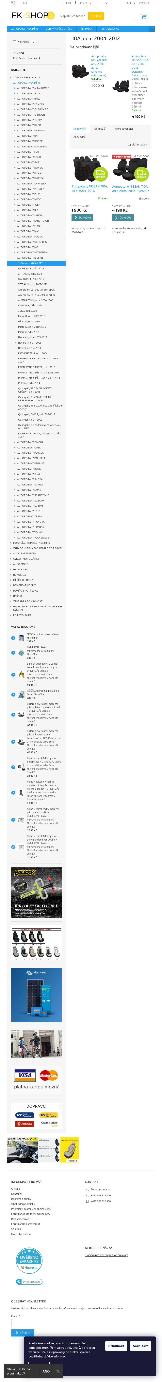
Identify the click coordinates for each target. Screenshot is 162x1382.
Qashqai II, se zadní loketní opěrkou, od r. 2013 (39, 426)
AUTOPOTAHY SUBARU (30, 501)
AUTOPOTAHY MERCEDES (32, 242)
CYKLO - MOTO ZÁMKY (26, 559)
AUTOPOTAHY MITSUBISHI (32, 253)
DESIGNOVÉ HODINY (24, 585)
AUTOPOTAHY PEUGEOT (31, 453)
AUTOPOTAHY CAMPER (30, 104)
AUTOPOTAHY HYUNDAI (30, 178)
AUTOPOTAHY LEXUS (29, 226)
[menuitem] (24, 29)
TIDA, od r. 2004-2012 (30, 263)
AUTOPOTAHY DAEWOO (31, 131)
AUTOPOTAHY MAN (28, 231)
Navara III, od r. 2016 (29, 343)
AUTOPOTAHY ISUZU (29, 194)
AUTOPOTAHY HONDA (30, 168)
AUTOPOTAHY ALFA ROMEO (33, 88)
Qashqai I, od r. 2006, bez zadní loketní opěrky (40, 407)
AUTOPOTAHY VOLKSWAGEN (34, 538)
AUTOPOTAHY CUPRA (29, 120)
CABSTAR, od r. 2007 (30, 306)
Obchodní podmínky (23, 1204)
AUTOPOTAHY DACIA (29, 125)
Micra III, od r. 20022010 (31, 316)
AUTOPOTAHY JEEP (28, 205)
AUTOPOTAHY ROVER (29, 469)
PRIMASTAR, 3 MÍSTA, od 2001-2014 (38, 373)
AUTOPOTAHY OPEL (28, 448)
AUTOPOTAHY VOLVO (29, 532)
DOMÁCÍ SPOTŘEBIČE (25, 591)
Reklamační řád (20, 1219)
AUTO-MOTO (21, 564)
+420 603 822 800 (101, 1196)
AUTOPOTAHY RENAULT (31, 463)
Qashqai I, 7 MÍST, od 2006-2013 (36, 414)
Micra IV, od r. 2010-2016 (32, 327)
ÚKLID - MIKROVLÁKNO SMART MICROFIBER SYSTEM (38, 608)
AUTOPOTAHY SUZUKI (30, 506)
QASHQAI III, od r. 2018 (31, 269)
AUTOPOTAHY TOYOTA (31, 522)
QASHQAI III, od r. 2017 (31, 279)
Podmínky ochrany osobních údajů (31, 1209)
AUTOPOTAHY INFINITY (30, 189)
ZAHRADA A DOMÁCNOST (28, 601)
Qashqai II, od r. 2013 (30, 420)
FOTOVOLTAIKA (22, 615)
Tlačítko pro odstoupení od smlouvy (106, 1255)
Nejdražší (99, 129)
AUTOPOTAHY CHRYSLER (31, 184)
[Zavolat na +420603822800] (17, 3)
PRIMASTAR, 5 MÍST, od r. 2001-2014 (39, 378)
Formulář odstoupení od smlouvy (30, 1214)
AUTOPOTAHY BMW (28, 99)
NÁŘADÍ (17, 596)
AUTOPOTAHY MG (27, 247)
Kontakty (85, 3)
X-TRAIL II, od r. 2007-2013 (33, 284)
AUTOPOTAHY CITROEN (31, 115)
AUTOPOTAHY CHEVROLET (32, 109)
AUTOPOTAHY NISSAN (30, 258)
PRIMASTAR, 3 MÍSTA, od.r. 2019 (36, 367)
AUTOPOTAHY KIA (27, 210)
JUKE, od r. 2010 (27, 311)
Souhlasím (140, 1346)
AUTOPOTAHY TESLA (29, 517)
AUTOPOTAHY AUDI (28, 94)
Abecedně (79, 137)
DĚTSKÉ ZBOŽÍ (21, 570)
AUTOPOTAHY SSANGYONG (33, 495)
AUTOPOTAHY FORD (29, 157)
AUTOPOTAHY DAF (28, 136)
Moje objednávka (21, 1234)
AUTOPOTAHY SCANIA (30, 485)
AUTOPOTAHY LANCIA (29, 216)
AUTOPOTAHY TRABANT (31, 527)
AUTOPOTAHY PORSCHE (31, 458)
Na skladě (26, 42)
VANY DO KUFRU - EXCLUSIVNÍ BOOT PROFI (37, 548)
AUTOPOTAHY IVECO (29, 199)
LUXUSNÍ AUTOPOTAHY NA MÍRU (31, 543)
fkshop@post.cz (100, 1190)
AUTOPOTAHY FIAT (28, 152)
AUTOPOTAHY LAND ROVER (33, 221)
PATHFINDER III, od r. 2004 (32, 353)
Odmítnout (116, 1346)
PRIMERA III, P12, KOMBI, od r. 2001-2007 (38, 360)
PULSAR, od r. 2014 (29, 383)
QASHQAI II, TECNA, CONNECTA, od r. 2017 (39, 435)
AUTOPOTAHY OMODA (30, 442)
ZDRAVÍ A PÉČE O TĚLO (26, 78)
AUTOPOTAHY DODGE (30, 141)
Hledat (96, 16)
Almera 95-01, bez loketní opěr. (36, 290)
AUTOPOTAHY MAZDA (30, 237)
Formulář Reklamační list (25, 1224)
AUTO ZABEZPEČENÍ (25, 554)
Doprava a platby (21, 1199)
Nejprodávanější (123, 129)
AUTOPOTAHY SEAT (28, 474)
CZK (129, 3)
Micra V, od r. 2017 (28, 332)
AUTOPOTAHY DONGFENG (32, 147)
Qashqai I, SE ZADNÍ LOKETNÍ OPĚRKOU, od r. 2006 (35, 399)
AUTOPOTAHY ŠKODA (30, 479)
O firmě (67, 3)
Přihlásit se (22, 1333)
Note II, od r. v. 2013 (29, 348)
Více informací (56, 1356)
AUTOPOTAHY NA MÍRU (26, 83)
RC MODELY (19, 575)
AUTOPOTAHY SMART (30, 490)
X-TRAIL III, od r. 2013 (30, 274)
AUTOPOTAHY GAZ (28, 162)
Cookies (16, 1229)
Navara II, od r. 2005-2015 (32, 337)
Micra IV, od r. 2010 (29, 322)
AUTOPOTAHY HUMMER (30, 173)
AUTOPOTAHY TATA (28, 511)
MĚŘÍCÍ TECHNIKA (23, 580)
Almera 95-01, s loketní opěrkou (37, 295)
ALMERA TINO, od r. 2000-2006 (35, 300)
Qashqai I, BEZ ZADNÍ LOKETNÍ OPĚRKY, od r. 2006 (35, 390)
